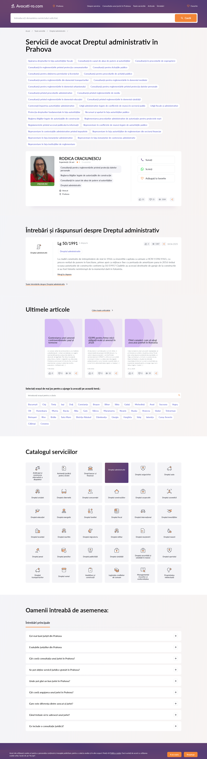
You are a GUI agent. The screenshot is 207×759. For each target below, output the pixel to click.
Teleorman (171, 410)
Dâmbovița (101, 417)
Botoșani (32, 417)
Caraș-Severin (165, 417)
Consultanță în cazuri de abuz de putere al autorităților (104, 61)
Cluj (44, 404)
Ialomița (150, 417)
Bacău (66, 410)
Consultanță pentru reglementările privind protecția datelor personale (124, 86)
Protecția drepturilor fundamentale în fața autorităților (54, 112)
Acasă (28, 31)
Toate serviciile (39, 31)
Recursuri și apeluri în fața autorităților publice (107, 112)
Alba (76, 410)
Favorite (194, 6)
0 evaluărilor (86, 162)
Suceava (163, 404)
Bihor (107, 404)
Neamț (123, 410)
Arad (152, 404)
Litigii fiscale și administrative (164, 105)
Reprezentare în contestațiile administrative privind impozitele (57, 131)
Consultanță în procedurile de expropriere (155, 61)
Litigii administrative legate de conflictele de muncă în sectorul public (112, 105)
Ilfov (44, 417)
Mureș (55, 410)
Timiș (53, 404)
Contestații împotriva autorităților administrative (51, 105)
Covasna (45, 423)
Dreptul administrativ (71, 185)
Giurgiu (115, 417)
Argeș (175, 404)
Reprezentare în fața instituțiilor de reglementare (51, 144)
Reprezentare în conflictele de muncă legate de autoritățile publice (115, 125)
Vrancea (146, 410)
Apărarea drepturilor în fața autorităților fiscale (50, 61)
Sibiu (117, 404)
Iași (62, 404)
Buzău (134, 410)
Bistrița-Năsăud (83, 417)
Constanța (83, 404)
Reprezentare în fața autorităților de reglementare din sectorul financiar (126, 131)
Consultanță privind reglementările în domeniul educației (55, 99)
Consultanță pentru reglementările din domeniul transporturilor (58, 80)
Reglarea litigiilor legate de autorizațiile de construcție (53, 118)
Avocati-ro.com (29, 6)
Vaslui (158, 410)
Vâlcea (95, 410)
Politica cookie (115, 753)
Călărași (32, 423)
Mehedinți (140, 404)
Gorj (85, 410)
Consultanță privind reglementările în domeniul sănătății (114, 99)
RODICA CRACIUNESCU (80, 158)
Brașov (96, 404)
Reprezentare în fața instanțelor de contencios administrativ (106, 137)
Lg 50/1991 (68, 243)
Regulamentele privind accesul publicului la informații (53, 125)
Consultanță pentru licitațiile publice (110, 67)
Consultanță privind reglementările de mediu (98, 93)
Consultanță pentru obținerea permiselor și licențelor (53, 73)
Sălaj (139, 417)
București (32, 404)
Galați (127, 404)
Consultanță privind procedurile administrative (50, 93)
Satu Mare (66, 417)
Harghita (128, 417)
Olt (29, 410)
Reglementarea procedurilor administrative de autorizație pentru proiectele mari (122, 118)
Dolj (71, 404)
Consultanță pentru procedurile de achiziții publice (108, 73)
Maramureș (109, 410)
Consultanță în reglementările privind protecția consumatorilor (58, 67)
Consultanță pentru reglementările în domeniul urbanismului (57, 86)
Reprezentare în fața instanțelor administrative (50, 137)
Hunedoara (41, 410)
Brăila (53, 417)
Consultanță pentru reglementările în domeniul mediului (120, 80)
